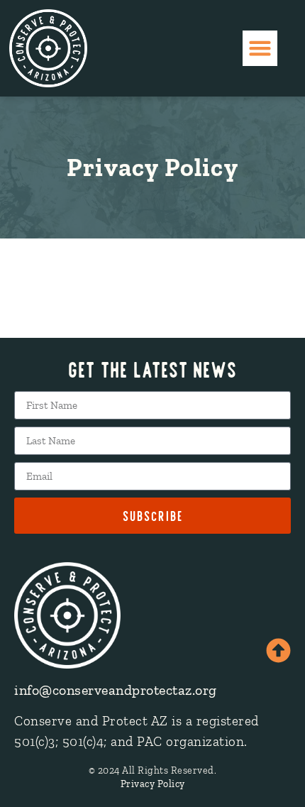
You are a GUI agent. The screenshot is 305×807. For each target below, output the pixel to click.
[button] (260, 48)
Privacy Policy (153, 784)
